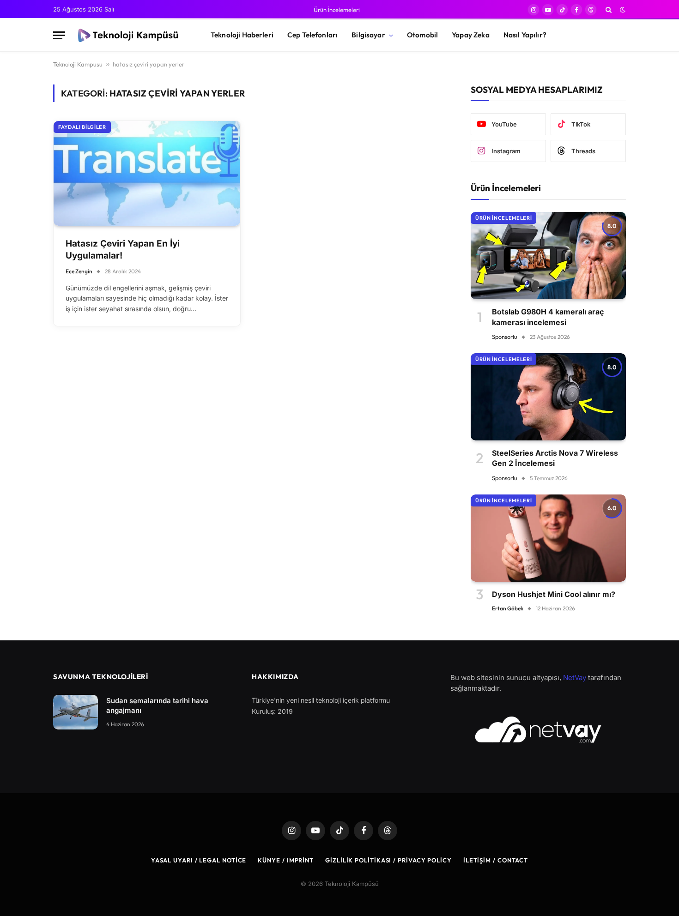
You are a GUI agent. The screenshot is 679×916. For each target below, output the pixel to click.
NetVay (574, 677)
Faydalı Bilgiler (82, 127)
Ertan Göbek (507, 608)
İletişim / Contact (495, 860)
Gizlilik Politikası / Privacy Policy (388, 860)
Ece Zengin (79, 271)
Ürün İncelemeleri (337, 9)
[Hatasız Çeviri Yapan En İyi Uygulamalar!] (147, 173)
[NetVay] (538, 729)
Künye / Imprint (286, 860)
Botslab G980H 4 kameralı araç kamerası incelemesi (548, 316)
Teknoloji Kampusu (78, 64)
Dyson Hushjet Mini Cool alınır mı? (553, 594)
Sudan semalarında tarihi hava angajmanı (157, 705)
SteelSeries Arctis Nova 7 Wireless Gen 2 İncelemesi (555, 458)
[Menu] (59, 35)
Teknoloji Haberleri (242, 34)
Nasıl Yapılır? (524, 34)
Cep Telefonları (312, 34)
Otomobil (422, 34)
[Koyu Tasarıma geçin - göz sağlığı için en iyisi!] (622, 9)
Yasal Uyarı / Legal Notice (199, 860)
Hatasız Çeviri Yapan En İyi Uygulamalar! (123, 249)
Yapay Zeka (471, 34)
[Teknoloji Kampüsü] (130, 35)
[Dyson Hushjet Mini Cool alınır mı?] (548, 538)
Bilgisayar (368, 34)
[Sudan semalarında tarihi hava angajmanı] (75, 712)
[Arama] (608, 9)
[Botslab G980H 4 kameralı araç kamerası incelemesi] (548, 255)
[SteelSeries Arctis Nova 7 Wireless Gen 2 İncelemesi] (548, 396)
